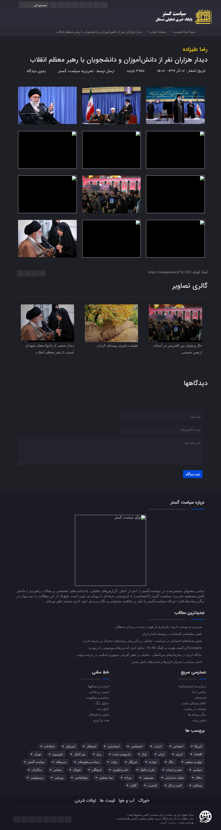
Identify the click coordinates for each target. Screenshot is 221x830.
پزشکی (197, 785)
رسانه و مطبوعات (88, 762)
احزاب (158, 746)
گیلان (133, 785)
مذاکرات (37, 769)
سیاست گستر (36, 762)
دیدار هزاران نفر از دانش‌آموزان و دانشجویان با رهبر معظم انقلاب (119, 60)
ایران (161, 754)
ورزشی (58, 777)
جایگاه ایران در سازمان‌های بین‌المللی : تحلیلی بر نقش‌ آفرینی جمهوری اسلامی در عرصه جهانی (139, 655)
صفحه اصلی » (156, 32)
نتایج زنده (103, 709)
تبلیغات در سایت (195, 709)
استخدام (200, 697)
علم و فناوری (121, 769)
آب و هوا (126, 800)
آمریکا (198, 746)
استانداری (113, 746)
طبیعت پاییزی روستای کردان (117, 345)
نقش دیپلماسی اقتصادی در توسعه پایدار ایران (172, 634)
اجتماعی (178, 746)
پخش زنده (199, 720)
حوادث (153, 762)
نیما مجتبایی (106, 777)
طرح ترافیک (147, 769)
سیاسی (197, 769)
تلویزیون (57, 754)
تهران (37, 754)
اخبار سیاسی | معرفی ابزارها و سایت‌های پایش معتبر (167, 662)
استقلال (91, 746)
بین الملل (79, 754)
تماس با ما (199, 692)
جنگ (171, 762)
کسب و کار (175, 785)
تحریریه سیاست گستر (76, 71)
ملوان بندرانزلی (174, 777)
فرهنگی (96, 769)
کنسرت (152, 785)
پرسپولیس (36, 777)
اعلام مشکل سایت (193, 703)
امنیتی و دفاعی (99, 692)
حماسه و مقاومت (97, 697)
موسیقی (148, 777)
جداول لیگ (102, 703)
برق (98, 754)
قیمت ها (107, 800)
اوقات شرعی (85, 800)
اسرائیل (70, 746)
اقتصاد (198, 754)
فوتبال (77, 769)
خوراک (143, 800)
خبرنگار (133, 762)
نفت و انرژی (101, 720)
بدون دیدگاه (36, 71)
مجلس (57, 769)
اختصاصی (137, 746)
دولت (114, 762)
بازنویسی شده (121, 754)
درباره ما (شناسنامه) (192, 686)
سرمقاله (61, 762)
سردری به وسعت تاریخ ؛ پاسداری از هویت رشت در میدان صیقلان (159, 627)
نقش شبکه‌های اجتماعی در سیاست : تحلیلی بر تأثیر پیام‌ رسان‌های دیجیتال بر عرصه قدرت (142, 641)
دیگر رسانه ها (197, 714)
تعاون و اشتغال (99, 714)
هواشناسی (81, 777)
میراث (128, 777)
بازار (144, 754)
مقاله (198, 777)
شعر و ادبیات (174, 769)
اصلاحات (49, 746)
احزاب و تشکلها (98, 686)
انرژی (179, 754)
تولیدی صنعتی (193, 762)
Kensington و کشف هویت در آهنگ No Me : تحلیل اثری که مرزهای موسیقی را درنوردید (145, 648)
